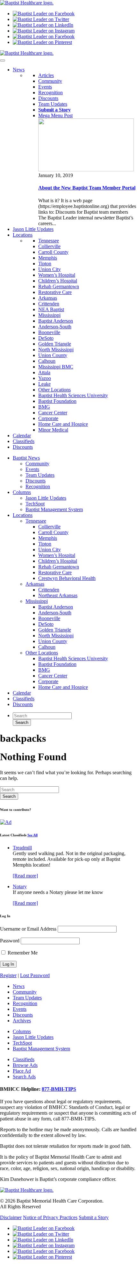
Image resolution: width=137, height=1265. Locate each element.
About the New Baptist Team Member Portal (86, 187)
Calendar (22, 693)
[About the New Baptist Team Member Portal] (86, 169)
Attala (44, 372)
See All (32, 835)
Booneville (49, 332)
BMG (44, 407)
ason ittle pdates (33, 229)
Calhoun (46, 361)
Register (8, 975)
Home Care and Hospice (63, 424)
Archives (22, 1020)
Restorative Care (55, 292)
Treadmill (22, 847)
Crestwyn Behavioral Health (67, 578)
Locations (22, 515)
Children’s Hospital (57, 280)
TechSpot (35, 503)
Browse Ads (25, 1065)
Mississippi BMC (55, 366)
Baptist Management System (54, 509)
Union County (52, 355)
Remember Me (22, 952)
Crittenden (48, 303)
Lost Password (35, 975)
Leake (44, 384)
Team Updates (52, 104)
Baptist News (26, 458)
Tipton (44, 263)
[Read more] (25, 875)
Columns (22, 492)
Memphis (47, 258)
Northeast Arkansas (57, 595)
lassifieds (23, 441)
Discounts (48, 98)
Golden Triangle (54, 344)
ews (19, 69)
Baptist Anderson (55, 321)
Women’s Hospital (56, 275)
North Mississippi (56, 349)
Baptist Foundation (57, 401)
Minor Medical (53, 429)
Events (45, 86)
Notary (20, 886)
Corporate (48, 418)
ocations (22, 235)
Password (9, 940)
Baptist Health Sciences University (73, 395)
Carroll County (53, 252)
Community (50, 81)
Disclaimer (11, 1217)
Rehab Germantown (58, 286)
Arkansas (47, 298)
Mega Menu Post (55, 115)
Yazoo (44, 378)
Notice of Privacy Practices (50, 1217)
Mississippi (49, 315)
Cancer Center (52, 412)
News (19, 986)
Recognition (50, 92)
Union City (49, 269)
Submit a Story (94, 1217)
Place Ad (22, 1071)
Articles (46, 75)
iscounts (23, 447)
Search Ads (24, 1076)
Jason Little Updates (45, 498)
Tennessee (48, 240)
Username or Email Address (28, 929)
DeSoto (46, 338)
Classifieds (23, 698)
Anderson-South (54, 326)
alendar (22, 435)
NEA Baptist (51, 309)
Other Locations (54, 389)
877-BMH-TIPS (59, 1089)
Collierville (49, 246)
